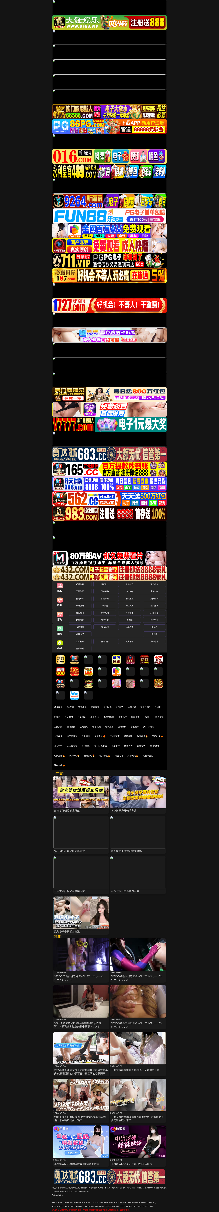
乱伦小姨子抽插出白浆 (67, 931)
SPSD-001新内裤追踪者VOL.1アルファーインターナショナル (137, 1024)
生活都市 (80, 641)
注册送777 (145, 707)
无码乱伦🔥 (157, 736)
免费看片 (115, 745)
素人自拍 (154, 591)
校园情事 (105, 641)
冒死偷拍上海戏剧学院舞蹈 (126, 851)
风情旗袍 (80, 620)
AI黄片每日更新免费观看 (125, 891)
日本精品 (105, 591)
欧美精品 (130, 584)
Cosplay (129, 591)
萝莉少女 (154, 584)
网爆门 (154, 627)
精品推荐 (80, 584)
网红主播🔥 (59, 765)
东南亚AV (154, 598)
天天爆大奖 (72, 745)
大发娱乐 (58, 736)
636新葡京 (115, 736)
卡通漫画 (80, 627)
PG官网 (70, 707)
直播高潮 (122, 716)
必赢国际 (81, 716)
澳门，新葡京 (100, 745)
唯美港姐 (130, 598)
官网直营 (95, 707)
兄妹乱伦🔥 (89, 755)
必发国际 (135, 726)
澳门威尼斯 (155, 745)
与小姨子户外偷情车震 (124, 810)
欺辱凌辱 (80, 605)
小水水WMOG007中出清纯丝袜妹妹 (131, 1164)
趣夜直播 (109, 726)
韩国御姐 (105, 598)
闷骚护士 (154, 620)
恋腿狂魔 (154, 613)
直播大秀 (141, 745)
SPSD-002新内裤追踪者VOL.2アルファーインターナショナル (137, 978)
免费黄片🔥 (142, 736)
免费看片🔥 (99, 736)
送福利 (158, 707)
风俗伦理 (154, 641)
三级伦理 (80, 591)
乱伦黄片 (84, 726)
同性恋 (154, 634)
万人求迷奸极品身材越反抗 (69, 891)
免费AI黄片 (148, 755)
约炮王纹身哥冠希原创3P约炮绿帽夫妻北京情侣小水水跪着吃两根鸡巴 (80, 1118)
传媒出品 (80, 634)
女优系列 (105, 613)
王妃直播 (71, 726)
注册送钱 (132, 707)
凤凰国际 (94, 716)
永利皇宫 (86, 736)
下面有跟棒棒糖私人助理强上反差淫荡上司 (135, 1070)
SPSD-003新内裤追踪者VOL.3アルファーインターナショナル (80, 978)
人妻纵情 (130, 641)
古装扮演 (80, 613)
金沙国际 (86, 745)
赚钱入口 (119, 755)
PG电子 (119, 707)
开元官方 (58, 745)
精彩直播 (135, 716)
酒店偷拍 (159, 716)
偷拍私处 (96, 726)
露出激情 (105, 627)
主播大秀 (58, 726)
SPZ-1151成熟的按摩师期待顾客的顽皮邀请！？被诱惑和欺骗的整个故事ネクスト (77, 1024)
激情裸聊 (128, 736)
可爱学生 (130, 613)
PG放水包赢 (108, 716)
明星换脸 (105, 620)
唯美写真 (130, 627)
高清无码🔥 (132, 755)
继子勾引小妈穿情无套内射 (69, 851)
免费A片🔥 (74, 755)
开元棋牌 (82, 707)
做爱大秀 (128, 745)
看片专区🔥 (104, 755)
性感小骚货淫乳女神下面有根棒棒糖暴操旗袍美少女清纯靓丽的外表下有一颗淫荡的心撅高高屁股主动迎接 (81, 1073)
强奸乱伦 (105, 584)
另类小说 (80, 648)
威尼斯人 (58, 707)
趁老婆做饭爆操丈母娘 (67, 810)
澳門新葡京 (72, 736)
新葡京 (57, 716)
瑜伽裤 (129, 620)
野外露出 (154, 605)
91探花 (105, 605)
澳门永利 (108, 707)
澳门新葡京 (148, 726)
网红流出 (130, 605)
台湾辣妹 (80, 598)
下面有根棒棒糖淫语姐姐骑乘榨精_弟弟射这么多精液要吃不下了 (137, 1118)
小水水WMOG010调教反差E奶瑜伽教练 (76, 1164)
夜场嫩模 (122, 726)
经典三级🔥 (59, 755)
